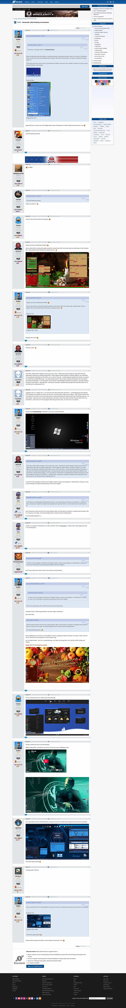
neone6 (18, 199)
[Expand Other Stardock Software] (94, 48)
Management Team (78, 982)
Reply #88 (28, 491)
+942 (18, 207)
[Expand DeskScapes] (94, 38)
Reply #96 (28, 897)
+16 (18, 382)
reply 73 (39, 45)
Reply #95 (28, 867)
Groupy (14, 990)
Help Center (105, 979)
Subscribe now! (102, 73)
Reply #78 (28, 164)
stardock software (107, 124)
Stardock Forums (53, 30)
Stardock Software (22, 18)
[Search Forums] (113, 2)
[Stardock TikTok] (102, 84)
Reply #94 (28, 819)
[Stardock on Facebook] (98, 81)
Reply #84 (28, 370)
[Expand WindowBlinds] (94, 58)
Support (57, 2)
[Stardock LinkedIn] (105, 84)
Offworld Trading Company (48, 990)
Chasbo (18, 225)
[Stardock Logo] (17, 2)
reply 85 (39, 461)
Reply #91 (28, 578)
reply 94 (39, 902)
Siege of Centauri (46, 992)
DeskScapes (15, 986)
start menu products (97, 124)
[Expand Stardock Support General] (94, 32)
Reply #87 (28, 455)
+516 (18, 258)
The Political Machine (46, 988)
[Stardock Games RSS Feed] (108, 84)
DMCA (68, 1005)
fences (94, 122)
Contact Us (76, 992)
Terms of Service (62, 1005)
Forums (75, 994)
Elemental (44, 980)
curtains (101, 140)
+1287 (18, 232)
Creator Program (77, 990)
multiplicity (102, 126)
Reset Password (106, 986)
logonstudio (95, 140)
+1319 (18, 883)
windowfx (106, 136)
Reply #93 (28, 741)
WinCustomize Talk (31, 18)
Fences (13, 984)
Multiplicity (14, 988)
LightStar (18, 828)
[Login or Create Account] (107, 2)
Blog (51, 2)
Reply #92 (28, 694)
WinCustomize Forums (55, 130)
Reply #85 (28, 389)
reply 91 (42, 584)
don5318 (18, 251)
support (95, 142)
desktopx (95, 132)
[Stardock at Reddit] (97, 84)
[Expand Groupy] (94, 42)
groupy (107, 126)
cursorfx (95, 136)
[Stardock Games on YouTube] (101, 81)
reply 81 (39, 298)
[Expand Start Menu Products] (94, 54)
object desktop (96, 138)
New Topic (85, 6)
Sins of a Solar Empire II (47, 984)
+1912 (18, 508)
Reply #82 (28, 292)
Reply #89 (28, 523)
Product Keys (106, 984)
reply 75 (43, 36)
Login (29, 9)
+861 (18, 181)
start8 (94, 128)
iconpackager (96, 134)
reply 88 (39, 558)
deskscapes (100, 128)
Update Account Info (107, 988)
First (81, 28)
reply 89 (36, 620)
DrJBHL (18, 39)
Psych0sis (18, 380)
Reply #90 (28, 552)
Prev (84, 28)
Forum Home (18, 9)
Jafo (18, 501)
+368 (18, 569)
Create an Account (107, 982)
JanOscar (18, 876)
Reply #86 (28, 408)
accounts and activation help (99, 130)
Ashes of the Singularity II (47, 979)
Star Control (44, 986)
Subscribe (109, 998)
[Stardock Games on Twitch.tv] (104, 81)
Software (27, 2)
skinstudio (108, 134)
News (46, 2)
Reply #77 (28, 130)
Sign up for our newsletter (80, 998)
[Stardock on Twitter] (96, 81)
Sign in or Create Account (35, 966)
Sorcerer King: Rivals (46, 994)
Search (24, 9)
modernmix (107, 140)
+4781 (18, 47)
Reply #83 (28, 344)
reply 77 (39, 196)
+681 (18, 147)
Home (14, 18)
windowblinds (101, 122)
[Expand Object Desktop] (94, 30)
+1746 (18, 835)
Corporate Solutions (16, 980)
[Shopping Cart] (110, 2)
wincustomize (102, 132)
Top (88, 30)
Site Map (72, 1005)
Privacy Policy (54, 1005)
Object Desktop (15, 979)
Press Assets (76, 988)
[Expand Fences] (94, 40)
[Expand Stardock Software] (92, 26)
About (75, 979)
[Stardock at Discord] (100, 84)
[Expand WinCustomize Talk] (94, 56)
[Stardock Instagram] (106, 81)
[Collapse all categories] (112, 26)
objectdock (95, 126)
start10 (108, 130)
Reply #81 (28, 242)
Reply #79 (28, 190)
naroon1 (18, 140)
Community (40, 2)
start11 (102, 134)
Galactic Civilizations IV (47, 982)
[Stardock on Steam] (109, 81)
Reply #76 (28, 30)
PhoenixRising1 (18, 562)
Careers (75, 984)
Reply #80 (28, 216)
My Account (106, 980)
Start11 (14, 982)
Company (76, 976)
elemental (103, 138)
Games (33, 2)
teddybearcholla (18, 173)
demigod (100, 136)
